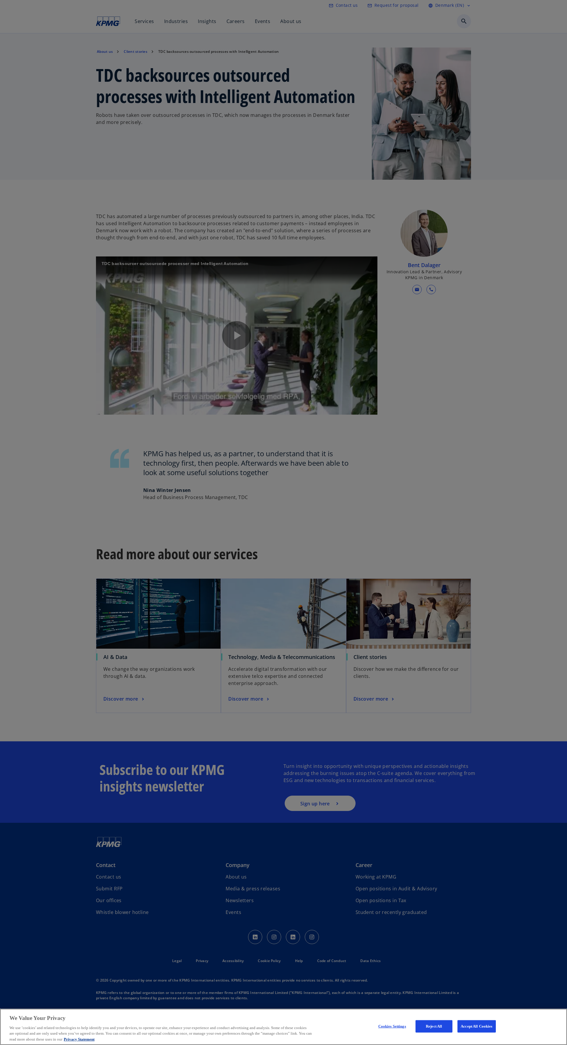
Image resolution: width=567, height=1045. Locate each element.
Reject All (434, 1026)
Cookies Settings (392, 1026)
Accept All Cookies (476, 1026)
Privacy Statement (79, 1039)
